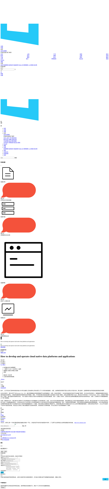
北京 (2, 54)
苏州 (107, 55)
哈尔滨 (81, 58)
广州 (54, 54)
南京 (107, 54)
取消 (6, 451)
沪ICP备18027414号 (6, 434)
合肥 (81, 55)
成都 (54, 55)
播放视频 (3, 347)
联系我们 (23, 431)
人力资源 (30, 65)
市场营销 (5, 65)
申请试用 (6, 153)
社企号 (2, 60)
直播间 (5, 51)
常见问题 (13, 431)
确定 (16, 157)
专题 (2, 47)
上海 (28, 54)
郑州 (81, 57)
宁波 (2, 57)
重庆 (107, 57)
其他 (107, 58)
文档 (2, 46)
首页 (5, 128)
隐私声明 (8, 431)
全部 (2, 51)
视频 (2, 352)
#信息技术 (3, 387)
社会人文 (20, 65)
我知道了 (3, 487)
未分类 (35, 65)
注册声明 (3, 431)
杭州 (2, 55)
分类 (5, 147)
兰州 (2, 58)
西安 (28, 57)
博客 (2, 61)
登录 (2, 73)
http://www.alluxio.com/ (80, 422)
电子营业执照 (5, 439)
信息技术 (10, 65)
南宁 (27, 58)
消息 (5, 150)
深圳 (81, 54)
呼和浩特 (54, 58)
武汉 (28, 55)
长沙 (54, 57)
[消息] (1, 72)
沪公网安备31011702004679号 (8, 438)
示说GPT (6, 152)
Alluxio (2, 379)
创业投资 (15, 65)
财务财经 (25, 65)
